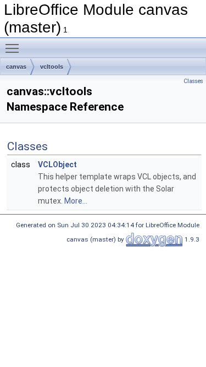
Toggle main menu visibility (14, 48)
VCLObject (57, 164)
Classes (193, 81)
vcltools (51, 66)
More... (75, 200)
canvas (16, 66)
